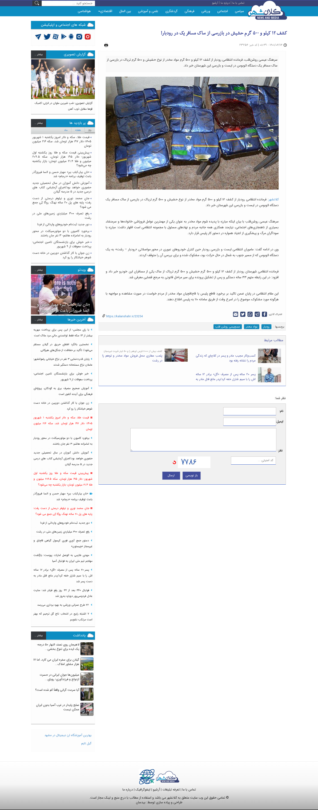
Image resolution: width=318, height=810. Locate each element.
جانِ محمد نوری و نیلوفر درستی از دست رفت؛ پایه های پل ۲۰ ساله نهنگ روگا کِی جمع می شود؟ (61, 202)
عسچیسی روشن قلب (227, 326)
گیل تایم (86, 743)
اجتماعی (222, 11)
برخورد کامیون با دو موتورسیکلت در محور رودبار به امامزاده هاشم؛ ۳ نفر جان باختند (61, 233)
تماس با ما (189, 789)
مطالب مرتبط (273, 340)
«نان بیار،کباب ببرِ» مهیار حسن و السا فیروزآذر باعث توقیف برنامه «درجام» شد (61, 174)
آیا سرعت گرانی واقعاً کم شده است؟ (57, 690)
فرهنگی (189, 11)
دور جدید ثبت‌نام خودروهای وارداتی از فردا (63, 224)
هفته (78, 130)
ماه (66, 130)
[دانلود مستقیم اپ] (71, 36)
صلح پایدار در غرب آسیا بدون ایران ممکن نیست (57, 707)
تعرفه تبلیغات (171, 789)
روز (89, 130)
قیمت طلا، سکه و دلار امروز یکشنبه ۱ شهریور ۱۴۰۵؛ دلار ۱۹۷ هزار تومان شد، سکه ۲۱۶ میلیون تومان (61, 141)
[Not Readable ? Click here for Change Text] (174, 462)
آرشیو (156, 789)
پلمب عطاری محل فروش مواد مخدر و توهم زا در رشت (132, 358)
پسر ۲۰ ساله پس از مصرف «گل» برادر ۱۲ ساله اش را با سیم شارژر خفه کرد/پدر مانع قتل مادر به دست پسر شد (226, 379)
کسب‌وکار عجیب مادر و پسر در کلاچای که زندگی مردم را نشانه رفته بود (226, 358)
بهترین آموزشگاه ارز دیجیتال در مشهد (67, 735)
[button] (34, 84)
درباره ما (127, 789)
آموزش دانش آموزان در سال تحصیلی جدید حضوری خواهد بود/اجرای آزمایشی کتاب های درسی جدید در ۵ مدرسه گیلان (61, 187)
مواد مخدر (251, 326)
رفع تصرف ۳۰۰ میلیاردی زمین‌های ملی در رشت (61, 215)
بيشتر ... (38, 54)
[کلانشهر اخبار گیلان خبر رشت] (167, 776)
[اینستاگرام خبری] (79, 36)
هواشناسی (84, 11)
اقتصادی (106, 11)
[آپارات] (56, 36)
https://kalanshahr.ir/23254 (124, 316)
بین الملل (125, 11)
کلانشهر (274, 199)
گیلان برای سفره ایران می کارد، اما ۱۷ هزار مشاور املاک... (56, 662)
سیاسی (239, 11)
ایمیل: (279, 422)
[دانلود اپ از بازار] (64, 36)
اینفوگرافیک (142, 789)
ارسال (171, 475)
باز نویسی (192, 475)
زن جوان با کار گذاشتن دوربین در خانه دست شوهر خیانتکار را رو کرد (61, 255)
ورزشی (205, 11)
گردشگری (171, 11)
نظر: (280, 451)
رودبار (266, 326)
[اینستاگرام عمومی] (87, 36)
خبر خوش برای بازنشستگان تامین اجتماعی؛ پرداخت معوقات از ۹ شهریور (61, 244)
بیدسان (140, 802)
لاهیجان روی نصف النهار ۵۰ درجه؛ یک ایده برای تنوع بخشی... (58, 646)
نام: (281, 411)
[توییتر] (38, 36)
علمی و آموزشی (148, 11)
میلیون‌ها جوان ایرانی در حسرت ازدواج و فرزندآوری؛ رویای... (59, 677)
